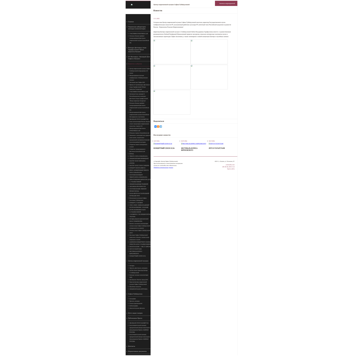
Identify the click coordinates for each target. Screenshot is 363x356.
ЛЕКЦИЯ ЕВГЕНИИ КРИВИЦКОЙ (139, 158)
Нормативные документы (137, 351)
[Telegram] (161, 126)
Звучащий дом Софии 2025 (137, 82)
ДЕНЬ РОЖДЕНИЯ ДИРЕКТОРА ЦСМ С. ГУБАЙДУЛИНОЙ (140, 181)
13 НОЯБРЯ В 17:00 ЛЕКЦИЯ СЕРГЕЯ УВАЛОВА (140, 215)
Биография (133, 299)
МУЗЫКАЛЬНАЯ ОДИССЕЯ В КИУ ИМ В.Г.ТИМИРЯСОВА (139, 220)
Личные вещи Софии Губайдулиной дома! (140, 232)
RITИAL (132, 154)
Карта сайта (231, 169)
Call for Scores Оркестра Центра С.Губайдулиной (139, 271)
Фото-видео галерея (135, 313)
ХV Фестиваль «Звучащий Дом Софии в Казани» (139, 58)
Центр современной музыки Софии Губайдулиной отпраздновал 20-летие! (140, 71)
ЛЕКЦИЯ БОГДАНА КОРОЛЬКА (138, 289)
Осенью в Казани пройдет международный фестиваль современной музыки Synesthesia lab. (139, 39)
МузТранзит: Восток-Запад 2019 (139, 279)
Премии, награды (135, 301)
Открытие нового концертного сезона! (138, 146)
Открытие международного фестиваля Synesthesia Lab (137, 150)
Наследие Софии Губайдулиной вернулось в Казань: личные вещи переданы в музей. (139, 237)
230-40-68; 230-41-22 (228, 167)
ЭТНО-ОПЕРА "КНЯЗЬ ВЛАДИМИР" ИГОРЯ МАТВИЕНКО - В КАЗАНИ (140, 206)
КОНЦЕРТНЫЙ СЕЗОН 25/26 (138, 256)
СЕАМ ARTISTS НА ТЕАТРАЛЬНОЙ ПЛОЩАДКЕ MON (139, 195)
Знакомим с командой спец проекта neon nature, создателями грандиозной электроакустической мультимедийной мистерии (140, 139)
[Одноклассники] (158, 126)
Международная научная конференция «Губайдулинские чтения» (139, 78)
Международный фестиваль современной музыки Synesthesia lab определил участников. (139, 115)
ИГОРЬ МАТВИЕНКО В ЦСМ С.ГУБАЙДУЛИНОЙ (137, 211)
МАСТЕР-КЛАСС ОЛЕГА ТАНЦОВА (139, 165)
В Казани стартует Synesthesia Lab (139, 133)
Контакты (131, 346)
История (132, 265)
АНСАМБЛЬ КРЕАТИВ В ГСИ (138, 186)
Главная (131, 22)
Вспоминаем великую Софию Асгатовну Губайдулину (138, 199)
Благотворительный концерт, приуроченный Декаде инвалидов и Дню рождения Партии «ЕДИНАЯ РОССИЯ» (140, 329)
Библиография (134, 306)
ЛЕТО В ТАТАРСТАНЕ (136, 249)
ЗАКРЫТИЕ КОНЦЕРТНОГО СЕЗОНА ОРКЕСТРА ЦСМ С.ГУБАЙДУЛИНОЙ (140, 243)
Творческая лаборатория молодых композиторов (137, 28)
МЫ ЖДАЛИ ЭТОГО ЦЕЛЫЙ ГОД (139, 119)
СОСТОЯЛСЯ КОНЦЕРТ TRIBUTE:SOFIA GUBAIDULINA (138, 176)
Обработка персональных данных (163, 167)
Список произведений (136, 303)
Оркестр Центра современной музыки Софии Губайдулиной (138, 283)
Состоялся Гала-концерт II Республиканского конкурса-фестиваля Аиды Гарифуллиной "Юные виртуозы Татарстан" (139, 97)
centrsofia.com (230, 165)
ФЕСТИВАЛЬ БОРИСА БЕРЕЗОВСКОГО (136, 252)
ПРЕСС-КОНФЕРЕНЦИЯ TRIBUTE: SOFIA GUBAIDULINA (139, 171)
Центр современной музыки (138, 261)
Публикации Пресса (135, 318)
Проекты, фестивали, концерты (138, 268)
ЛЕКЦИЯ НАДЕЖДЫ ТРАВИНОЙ (139, 184)
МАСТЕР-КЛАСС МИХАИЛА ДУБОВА (137, 162)
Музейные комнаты (135, 286)
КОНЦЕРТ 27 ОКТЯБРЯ (136, 202)
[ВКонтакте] (155, 126)
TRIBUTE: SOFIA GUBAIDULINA (139, 156)
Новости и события (135, 64)
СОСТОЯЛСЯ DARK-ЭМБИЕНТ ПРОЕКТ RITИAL (138, 190)
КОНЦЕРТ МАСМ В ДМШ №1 (138, 168)
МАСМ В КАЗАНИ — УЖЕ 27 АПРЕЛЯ (140, 246)
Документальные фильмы (137, 308)
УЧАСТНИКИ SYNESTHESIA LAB (139, 33)
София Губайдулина (135, 294)
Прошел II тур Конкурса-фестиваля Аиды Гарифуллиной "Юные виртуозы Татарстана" (140, 87)
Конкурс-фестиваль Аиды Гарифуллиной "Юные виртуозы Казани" (137, 50)
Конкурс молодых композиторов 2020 (139, 276)
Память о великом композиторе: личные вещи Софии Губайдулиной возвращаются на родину (140, 226)
